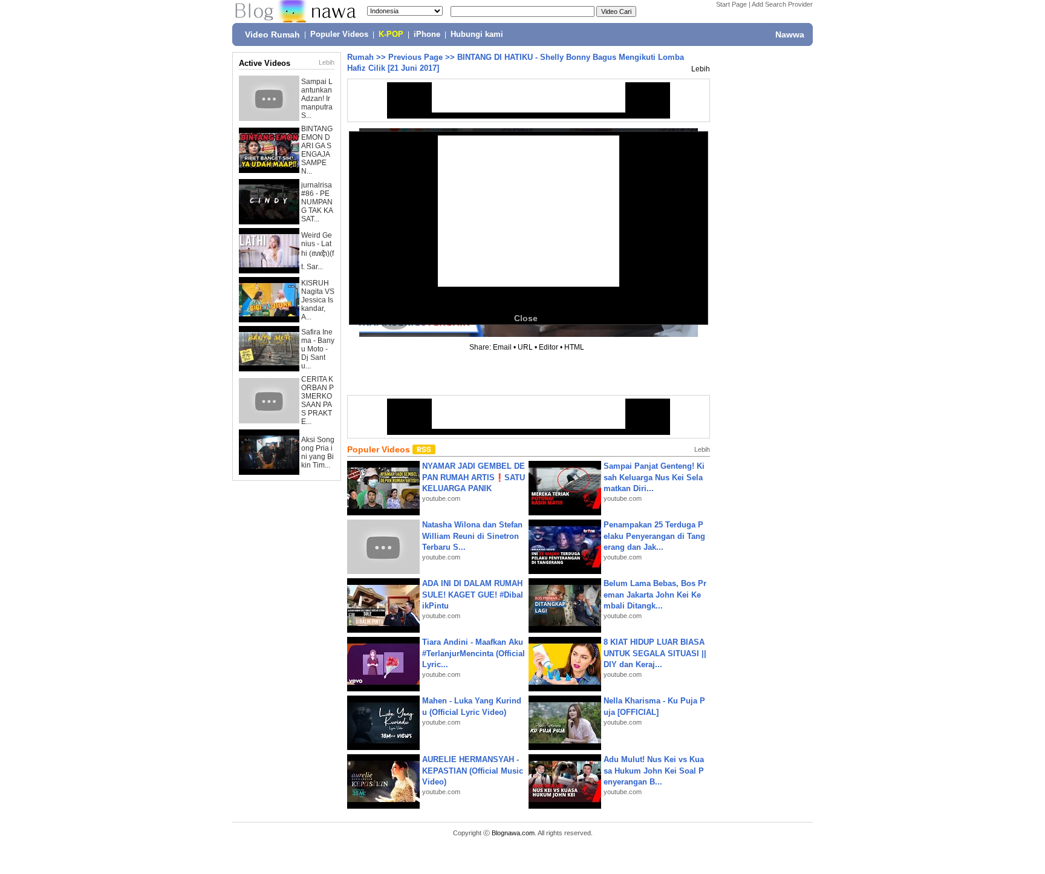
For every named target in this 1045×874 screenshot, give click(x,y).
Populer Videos (339, 34)
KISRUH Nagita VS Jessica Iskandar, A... (317, 300)
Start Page (731, 4)
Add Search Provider (782, 4)
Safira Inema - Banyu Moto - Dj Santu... (317, 349)
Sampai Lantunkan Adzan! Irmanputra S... (317, 98)
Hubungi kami (477, 34)
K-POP (391, 34)
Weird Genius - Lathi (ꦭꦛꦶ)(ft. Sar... (317, 251)
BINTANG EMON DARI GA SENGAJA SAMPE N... (317, 150)
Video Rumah (272, 34)
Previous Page (415, 57)
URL (525, 347)
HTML (574, 347)
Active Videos (264, 63)
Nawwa (789, 34)
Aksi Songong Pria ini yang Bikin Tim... (317, 452)
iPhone (427, 34)
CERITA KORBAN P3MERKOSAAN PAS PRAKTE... (317, 400)
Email (502, 347)
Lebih (326, 62)
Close (526, 318)
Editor (548, 347)
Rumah (360, 57)
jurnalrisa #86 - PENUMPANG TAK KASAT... (317, 202)
